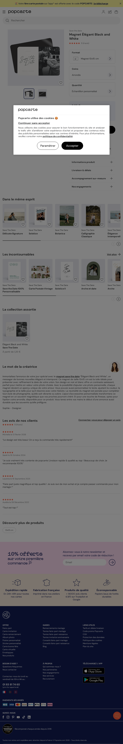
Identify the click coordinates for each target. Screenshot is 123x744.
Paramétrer (47, 146)
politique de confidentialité (58, 136)
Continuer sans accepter (34, 123)
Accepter (72, 146)
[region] (61, 130)
